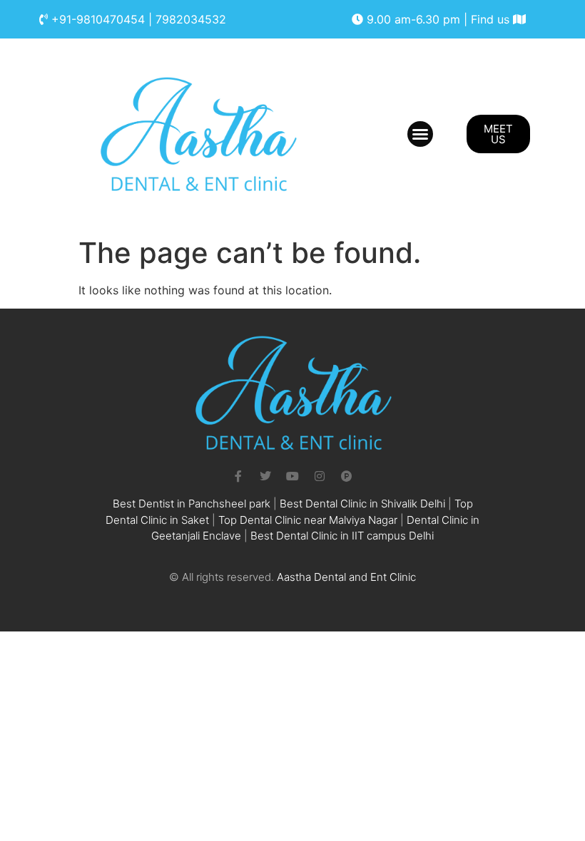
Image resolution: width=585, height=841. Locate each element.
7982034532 (191, 19)
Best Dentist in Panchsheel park (191, 503)
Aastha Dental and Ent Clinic (346, 577)
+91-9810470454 (98, 19)
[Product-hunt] (346, 476)
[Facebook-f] (238, 476)
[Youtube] (292, 476)
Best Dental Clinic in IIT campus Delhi (342, 535)
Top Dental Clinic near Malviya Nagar (307, 520)
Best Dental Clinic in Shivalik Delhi (362, 503)
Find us (492, 19)
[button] (420, 134)
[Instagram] (319, 476)
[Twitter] (265, 476)
